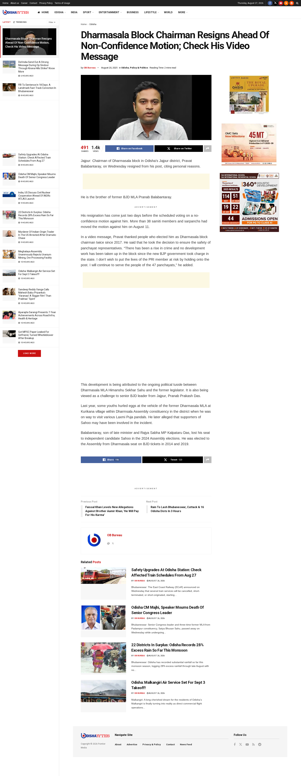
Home (5, 3)
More (181, 12)
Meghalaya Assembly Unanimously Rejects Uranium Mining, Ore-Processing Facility (35, 254)
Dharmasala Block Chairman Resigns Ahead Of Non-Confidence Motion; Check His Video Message (28, 42)
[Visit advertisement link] (249, 95)
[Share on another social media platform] (207, 148)
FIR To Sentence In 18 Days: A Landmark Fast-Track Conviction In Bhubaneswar (37, 87)
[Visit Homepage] (16, 12)
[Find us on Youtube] (281, 3)
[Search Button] (297, 3)
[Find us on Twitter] (275, 3)
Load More (29, 353)
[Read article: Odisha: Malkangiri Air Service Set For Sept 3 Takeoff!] (103, 696)
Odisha (58, 12)
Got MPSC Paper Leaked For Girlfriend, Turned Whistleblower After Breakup (35, 335)
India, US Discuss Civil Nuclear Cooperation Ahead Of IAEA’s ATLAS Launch (34, 195)
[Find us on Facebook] (270, 3)
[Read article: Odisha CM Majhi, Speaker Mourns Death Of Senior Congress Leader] (103, 621)
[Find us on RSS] (286, 3)
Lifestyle (150, 12)
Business (133, 12)
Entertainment (109, 12)
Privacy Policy (46, 3)
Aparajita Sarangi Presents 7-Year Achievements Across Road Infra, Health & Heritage (37, 315)
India (74, 12)
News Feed (186, 744)
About (118, 744)
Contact (33, 3)
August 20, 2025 (109, 67)
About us (14, 3)
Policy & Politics (139, 67)
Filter (51, 22)
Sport (87, 12)
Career (24, 3)
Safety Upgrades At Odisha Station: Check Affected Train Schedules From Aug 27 (34, 157)
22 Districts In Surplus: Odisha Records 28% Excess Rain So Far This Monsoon (36, 215)
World (168, 12)
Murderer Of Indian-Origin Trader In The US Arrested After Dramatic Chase (37, 234)
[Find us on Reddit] (291, 3)
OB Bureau (90, 67)
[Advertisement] (29, 124)
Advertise (132, 744)
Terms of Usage (62, 3)
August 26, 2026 (156, 581)
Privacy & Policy (151, 744)
